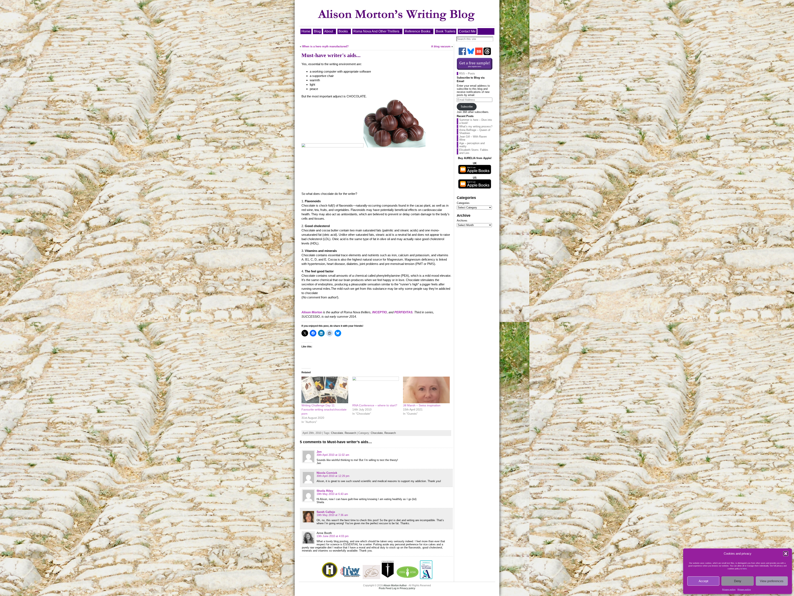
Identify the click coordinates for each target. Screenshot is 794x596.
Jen (319, 451)
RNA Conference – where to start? (374, 405)
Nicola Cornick (327, 472)
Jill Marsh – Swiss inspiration (421, 405)
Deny (737, 581)
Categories (463, 203)
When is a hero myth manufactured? (325, 46)
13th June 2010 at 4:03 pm (333, 536)
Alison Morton (311, 312)
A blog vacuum (441, 46)
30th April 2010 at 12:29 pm (333, 476)
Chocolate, (377, 432)
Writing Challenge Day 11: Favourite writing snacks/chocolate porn (324, 409)
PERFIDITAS (403, 312)
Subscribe (467, 106)
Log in (395, 588)
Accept (703, 581)
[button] (786, 554)
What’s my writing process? (475, 126)
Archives (462, 220)
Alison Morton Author (395, 585)
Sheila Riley (325, 490)
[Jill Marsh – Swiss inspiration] (426, 390)
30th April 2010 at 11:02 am (333, 454)
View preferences (771, 581)
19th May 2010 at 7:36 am (332, 515)
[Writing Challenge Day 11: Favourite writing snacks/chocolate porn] (324, 390)
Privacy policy (728, 590)
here (745, 569)
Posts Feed (385, 588)
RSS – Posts (467, 73)
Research (350, 432)
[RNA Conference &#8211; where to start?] (375, 390)
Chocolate (337, 432)
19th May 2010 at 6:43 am (332, 493)
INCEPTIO (379, 312)
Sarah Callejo (326, 511)
